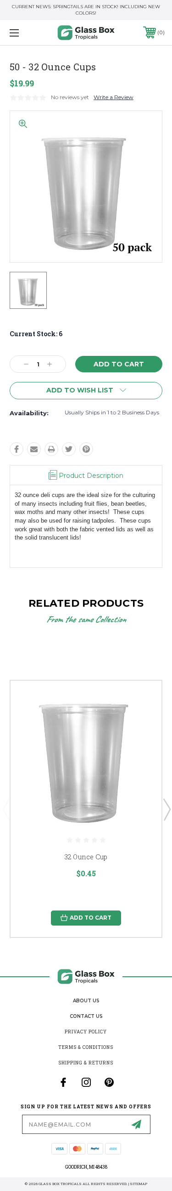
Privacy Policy (86, 1032)
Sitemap (138, 1183)
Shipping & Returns (85, 1063)
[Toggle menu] (25, 32)
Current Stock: (36, 333)
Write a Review (113, 97)
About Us (86, 1001)
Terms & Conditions (85, 1047)
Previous (6, 809)
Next (166, 809)
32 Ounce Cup (86, 856)
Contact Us (86, 1016)
